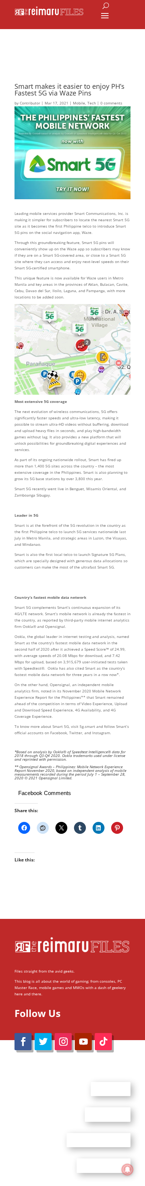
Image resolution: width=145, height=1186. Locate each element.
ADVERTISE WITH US (98, 1139)
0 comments (111, 103)
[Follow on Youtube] (83, 1041)
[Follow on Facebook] (23, 1041)
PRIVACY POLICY (103, 1165)
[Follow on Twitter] (43, 1041)
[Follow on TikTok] (103, 1041)
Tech (91, 103)
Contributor (30, 103)
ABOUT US (110, 1088)
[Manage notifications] (127, 1170)
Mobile (79, 103)
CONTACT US (107, 1114)
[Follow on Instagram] (63, 1041)
